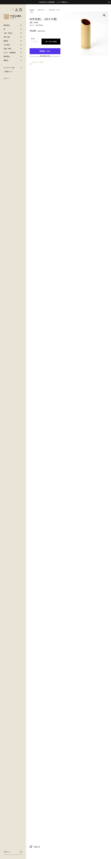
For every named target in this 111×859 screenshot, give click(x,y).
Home (32, 10)
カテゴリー (41, 10)
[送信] (21, 852)
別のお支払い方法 (45, 56)
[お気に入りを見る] (13, 5)
